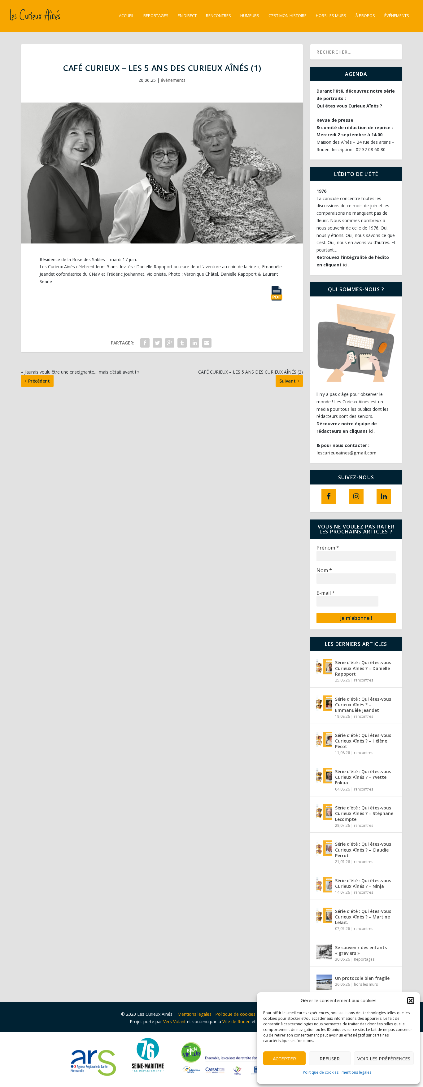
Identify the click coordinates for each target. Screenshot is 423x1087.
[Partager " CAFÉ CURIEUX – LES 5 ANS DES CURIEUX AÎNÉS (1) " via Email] (207, 343)
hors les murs (331, 15)
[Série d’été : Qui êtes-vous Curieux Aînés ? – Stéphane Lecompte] (324, 812)
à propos (365, 15)
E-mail (325, 593)
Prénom (327, 548)
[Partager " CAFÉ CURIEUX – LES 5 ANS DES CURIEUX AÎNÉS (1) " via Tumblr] (182, 343)
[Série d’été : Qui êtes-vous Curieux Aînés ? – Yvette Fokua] (324, 775)
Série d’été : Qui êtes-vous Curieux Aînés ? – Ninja (363, 883)
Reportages (155, 15)
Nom (324, 570)
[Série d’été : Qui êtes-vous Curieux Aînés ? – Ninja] (324, 884)
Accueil (126, 15)
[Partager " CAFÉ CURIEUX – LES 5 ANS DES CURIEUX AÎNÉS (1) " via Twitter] (157, 343)
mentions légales (356, 1072)
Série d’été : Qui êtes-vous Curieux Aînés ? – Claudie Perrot (363, 849)
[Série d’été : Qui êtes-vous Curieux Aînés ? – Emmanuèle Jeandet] (324, 703)
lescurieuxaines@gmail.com (346, 453)
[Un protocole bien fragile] (324, 982)
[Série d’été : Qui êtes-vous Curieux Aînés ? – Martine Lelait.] (324, 915)
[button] (411, 1000)
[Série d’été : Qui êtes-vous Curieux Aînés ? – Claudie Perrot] (324, 848)
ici (345, 265)
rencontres (363, 680)
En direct (187, 15)
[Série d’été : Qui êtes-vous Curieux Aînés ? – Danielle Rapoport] (324, 666)
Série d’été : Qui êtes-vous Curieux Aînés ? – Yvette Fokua (363, 777)
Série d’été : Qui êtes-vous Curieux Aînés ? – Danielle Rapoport (363, 668)
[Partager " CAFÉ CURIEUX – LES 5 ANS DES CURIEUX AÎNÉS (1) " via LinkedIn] (194, 343)
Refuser (330, 1058)
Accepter (284, 1058)
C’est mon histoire (287, 15)
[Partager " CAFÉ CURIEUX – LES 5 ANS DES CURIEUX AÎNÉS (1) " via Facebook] (145, 343)
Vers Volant (175, 1021)
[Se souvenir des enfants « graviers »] (324, 951)
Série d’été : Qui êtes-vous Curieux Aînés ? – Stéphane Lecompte (364, 813)
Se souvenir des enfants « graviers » (361, 950)
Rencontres (218, 15)
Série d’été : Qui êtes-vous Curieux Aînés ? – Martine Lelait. (363, 916)
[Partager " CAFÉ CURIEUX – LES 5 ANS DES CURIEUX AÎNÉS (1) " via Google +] (170, 343)
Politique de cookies (320, 1072)
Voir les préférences (383, 1058)
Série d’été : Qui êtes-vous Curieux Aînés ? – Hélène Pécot (363, 740)
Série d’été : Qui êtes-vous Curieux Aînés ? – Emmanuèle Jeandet (363, 704)
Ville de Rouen (236, 1021)
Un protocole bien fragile (363, 978)
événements (396, 15)
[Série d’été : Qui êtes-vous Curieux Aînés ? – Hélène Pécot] (324, 739)
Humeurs (249, 15)
